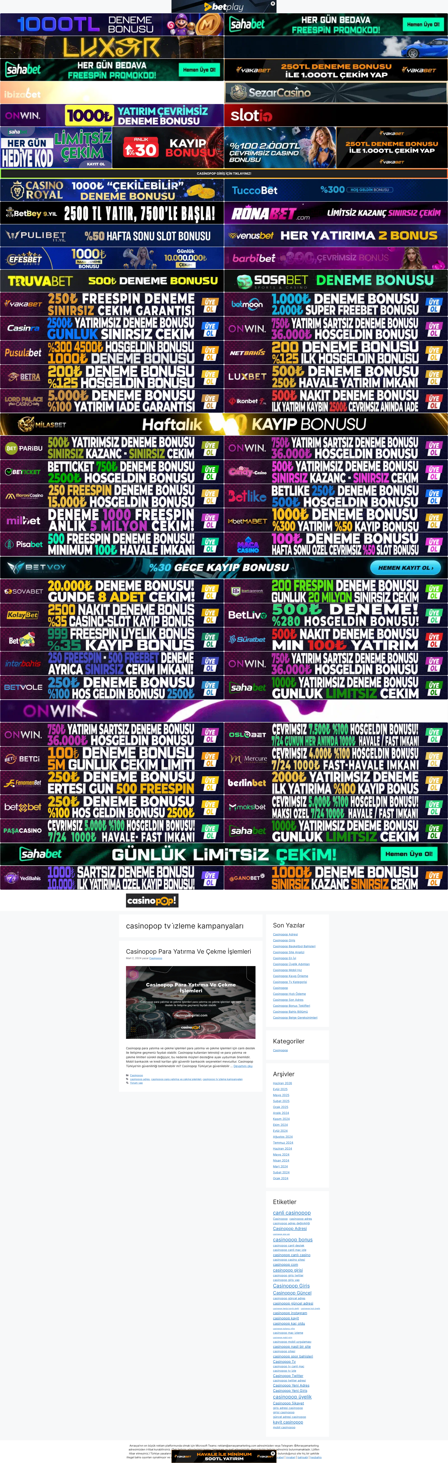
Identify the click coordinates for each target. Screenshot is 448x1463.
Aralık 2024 (281, 1113)
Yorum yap (136, 1082)
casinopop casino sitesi (289, 1259)
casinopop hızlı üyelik (310, 1308)
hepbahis (316, 1457)
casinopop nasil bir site (292, 1346)
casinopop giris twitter (288, 1275)
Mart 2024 (280, 1166)
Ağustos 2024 (283, 1136)
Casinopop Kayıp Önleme (290, 976)
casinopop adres (140, 1079)
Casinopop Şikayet (288, 1403)
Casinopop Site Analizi (288, 952)
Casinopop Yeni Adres (291, 1385)
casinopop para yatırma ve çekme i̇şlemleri (176, 1079)
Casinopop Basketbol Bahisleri (294, 946)
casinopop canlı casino (291, 1255)
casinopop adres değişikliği (291, 1223)
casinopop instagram (290, 1313)
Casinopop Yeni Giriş (290, 1391)
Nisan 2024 (281, 1160)
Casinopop (136, 1075)
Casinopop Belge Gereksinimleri (295, 1017)
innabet (290, 1457)
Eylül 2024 (280, 1131)
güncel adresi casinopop (289, 1417)
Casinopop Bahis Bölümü (290, 1011)
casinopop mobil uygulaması (292, 1341)
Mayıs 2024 (281, 1154)
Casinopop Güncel (292, 1292)
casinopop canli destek (288, 1245)
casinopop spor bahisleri (293, 1356)
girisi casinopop (284, 1412)
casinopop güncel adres (289, 1298)
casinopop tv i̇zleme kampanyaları (223, 1079)
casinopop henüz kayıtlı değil (286, 1308)
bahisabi (303, 1457)
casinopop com (285, 1264)
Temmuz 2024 (283, 1142)
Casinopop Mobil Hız (287, 970)
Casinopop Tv (284, 1361)
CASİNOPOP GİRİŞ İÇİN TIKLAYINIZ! (224, 173)
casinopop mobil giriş (282, 1337)
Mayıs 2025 (281, 1095)
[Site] (112, 304)
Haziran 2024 (282, 1148)
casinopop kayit (286, 1318)
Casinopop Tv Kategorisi (290, 982)
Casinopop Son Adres (288, 1000)
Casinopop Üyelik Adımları (291, 964)
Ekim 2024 (280, 1125)
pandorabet (277, 1457)
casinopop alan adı (281, 1234)
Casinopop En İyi (284, 958)
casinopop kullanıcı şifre (284, 1328)
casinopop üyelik (292, 1397)
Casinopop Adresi (285, 934)
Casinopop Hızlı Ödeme (289, 994)
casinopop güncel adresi (293, 1303)
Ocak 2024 (280, 1178)
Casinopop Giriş (284, 940)
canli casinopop (292, 1213)
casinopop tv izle (284, 1370)
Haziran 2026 (282, 1083)
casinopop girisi (288, 1270)
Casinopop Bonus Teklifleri (291, 1006)
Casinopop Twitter (288, 1376)
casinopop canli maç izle (289, 1250)
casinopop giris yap (286, 1280)
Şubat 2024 (281, 1172)
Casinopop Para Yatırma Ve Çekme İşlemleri (188, 951)
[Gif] (224, 424)
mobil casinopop (284, 1427)
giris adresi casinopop (288, 1408)
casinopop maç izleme (288, 1332)
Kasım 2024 (281, 1119)
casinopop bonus (293, 1240)
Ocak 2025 (280, 1107)
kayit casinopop (288, 1422)
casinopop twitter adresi (289, 1380)
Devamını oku (243, 1066)
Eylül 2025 (280, 1089)
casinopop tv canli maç (288, 1366)
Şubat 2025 (281, 1101)
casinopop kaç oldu (289, 1323)
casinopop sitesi (284, 1351)
